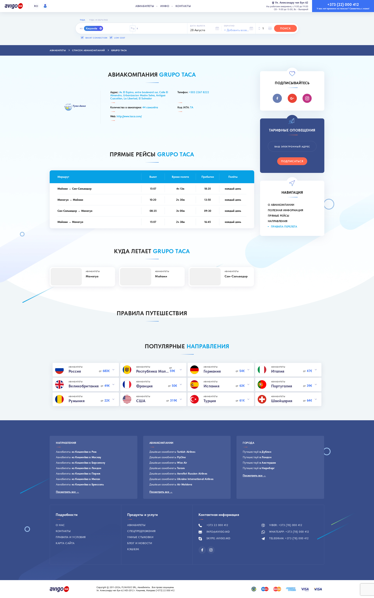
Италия (277, 371)
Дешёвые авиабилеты (172, 451)
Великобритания (84, 386)
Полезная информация (285, 210)
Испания (211, 386)
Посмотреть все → (67, 491)
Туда (82, 20)
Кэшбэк (133, 549)
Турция (210, 400)
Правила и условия (71, 537)
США (141, 400)
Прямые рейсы (278, 215)
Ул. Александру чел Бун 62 (291, 2)
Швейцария (281, 400)
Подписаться (292, 161)
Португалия (281, 386)
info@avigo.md (218, 531)
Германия (212, 371)
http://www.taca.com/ (129, 116)
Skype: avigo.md (218, 538)
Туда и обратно (98, 20)
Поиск (285, 28)
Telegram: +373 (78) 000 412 (288, 538)
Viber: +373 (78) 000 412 (285, 525)
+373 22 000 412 (217, 525)
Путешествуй (257, 451)
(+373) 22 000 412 (165, 590)
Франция (144, 386)
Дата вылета (197, 26)
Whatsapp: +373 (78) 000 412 (288, 531)
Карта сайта (65, 543)
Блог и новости (139, 543)
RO (36, 6)
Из (81, 28)
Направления (277, 221)
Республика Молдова (152, 371)
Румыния (77, 400)
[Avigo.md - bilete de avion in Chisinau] (59, 588)
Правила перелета (284, 226)
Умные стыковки (140, 537)
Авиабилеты (144, 6)
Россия (75, 371)
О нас (60, 525)
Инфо (164, 6)
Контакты (183, 6)
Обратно (229, 26)
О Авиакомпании (281, 204)
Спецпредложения (141, 531)
